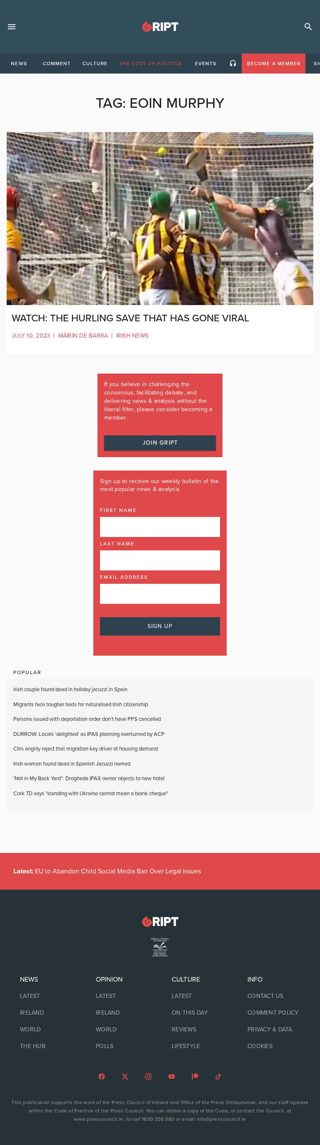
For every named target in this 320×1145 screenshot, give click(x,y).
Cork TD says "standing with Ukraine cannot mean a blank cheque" (90, 793)
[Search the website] (308, 27)
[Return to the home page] (160, 921)
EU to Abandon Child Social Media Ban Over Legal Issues (107, 871)
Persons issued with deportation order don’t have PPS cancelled (87, 719)
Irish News (132, 335)
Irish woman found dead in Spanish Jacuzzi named (71, 764)
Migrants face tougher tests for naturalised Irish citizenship (80, 704)
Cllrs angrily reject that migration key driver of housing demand (85, 749)
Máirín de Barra (83, 335)
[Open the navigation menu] (12, 27)
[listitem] (46, 996)
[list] (46, 1013)
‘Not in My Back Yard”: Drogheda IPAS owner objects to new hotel (89, 778)
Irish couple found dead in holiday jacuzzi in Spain (70, 689)
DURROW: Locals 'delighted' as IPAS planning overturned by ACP (89, 734)
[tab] (19, 63)
